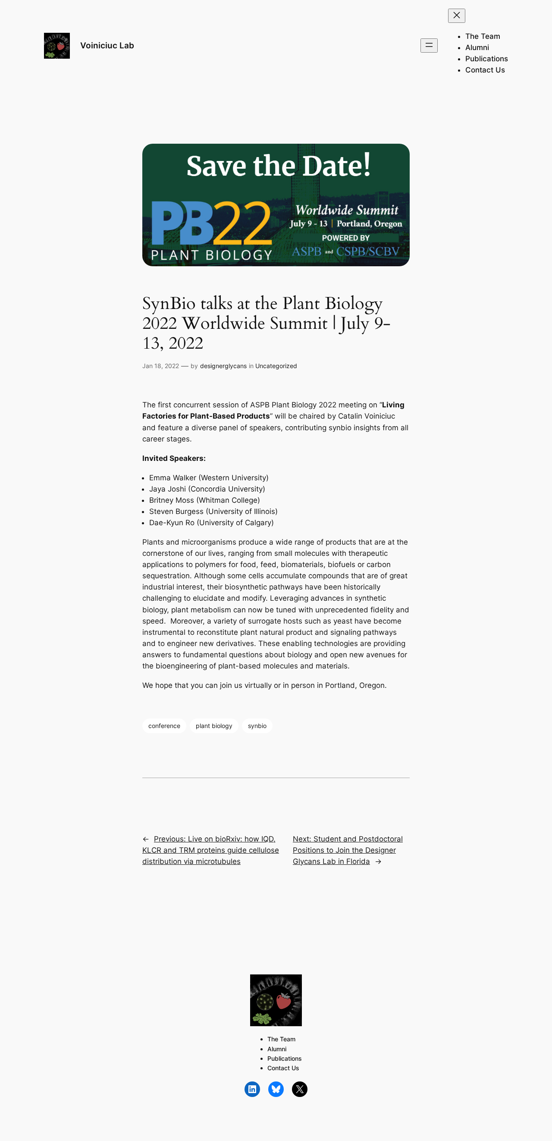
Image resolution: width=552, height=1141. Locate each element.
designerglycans (223, 365)
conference (164, 725)
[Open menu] (429, 45)
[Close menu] (456, 16)
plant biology (214, 725)
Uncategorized (276, 365)
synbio (257, 725)
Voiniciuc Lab (107, 45)
